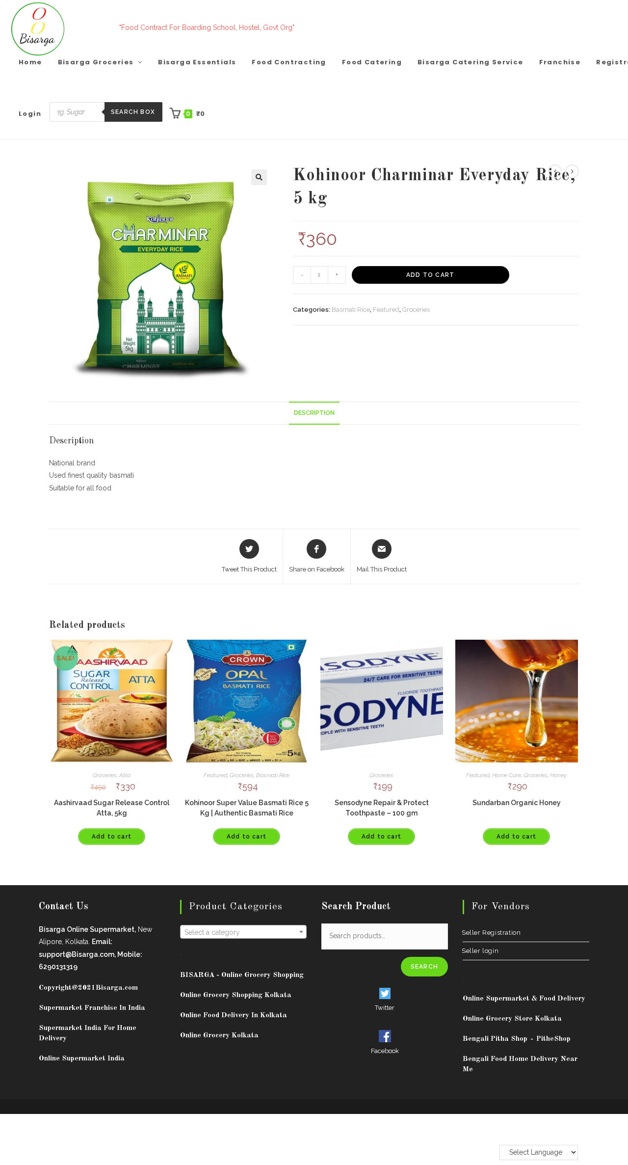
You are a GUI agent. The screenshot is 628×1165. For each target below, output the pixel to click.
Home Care (506, 775)
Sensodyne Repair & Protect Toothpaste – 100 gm (382, 808)
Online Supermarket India (82, 1058)
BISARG (242, 975)
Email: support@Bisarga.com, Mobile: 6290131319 (90, 954)
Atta (125, 775)
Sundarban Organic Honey (516, 803)
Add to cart (430, 274)
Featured (386, 309)
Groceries (416, 309)
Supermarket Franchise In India (92, 1008)
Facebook (385, 1051)
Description (314, 412)
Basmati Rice (351, 309)
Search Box (133, 111)
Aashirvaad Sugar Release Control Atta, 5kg (111, 808)
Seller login (480, 950)
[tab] (314, 413)
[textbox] (243, 932)
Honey (558, 775)
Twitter (384, 1007)
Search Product (356, 907)
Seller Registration (492, 932)
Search (424, 966)
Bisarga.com (117, 988)
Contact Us (63, 907)
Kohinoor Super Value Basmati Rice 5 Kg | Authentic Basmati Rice (247, 808)
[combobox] (243, 932)
